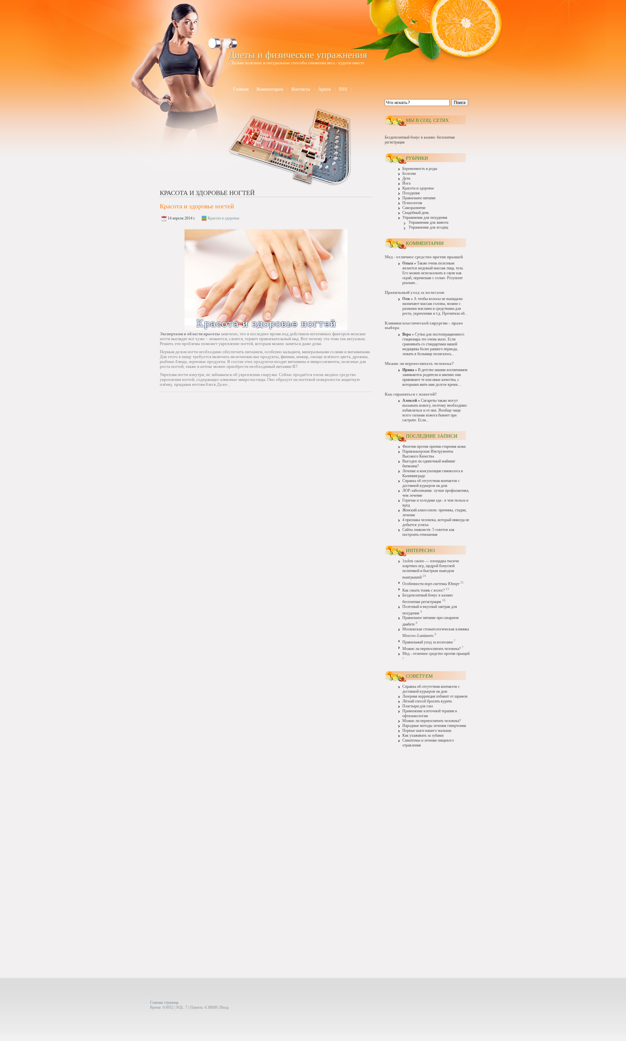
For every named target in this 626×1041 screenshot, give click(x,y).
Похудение (411, 193)
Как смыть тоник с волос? (423, 590)
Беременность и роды (419, 169)
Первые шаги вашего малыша (426, 731)
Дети (406, 178)
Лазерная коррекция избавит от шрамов (435, 696)
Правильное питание (419, 198)
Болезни (409, 174)
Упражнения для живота (428, 222)
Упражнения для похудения (424, 218)
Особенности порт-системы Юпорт (430, 584)
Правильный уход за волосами (427, 642)
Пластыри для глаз (417, 706)
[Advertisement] (427, 854)
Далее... (224, 384)
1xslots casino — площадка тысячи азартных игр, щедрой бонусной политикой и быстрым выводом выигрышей (430, 569)
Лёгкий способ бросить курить (427, 701)
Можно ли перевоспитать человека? (431, 649)
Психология (412, 203)
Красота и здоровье (223, 218)
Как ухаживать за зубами (422, 735)
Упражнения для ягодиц (428, 227)
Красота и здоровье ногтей (197, 206)
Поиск (460, 102)
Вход (224, 1007)
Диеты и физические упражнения (297, 54)
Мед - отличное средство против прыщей (436, 654)
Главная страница (164, 1002)
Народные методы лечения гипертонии (434, 726)
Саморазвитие (413, 208)
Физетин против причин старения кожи (434, 447)
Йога (406, 183)
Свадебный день (415, 213)
